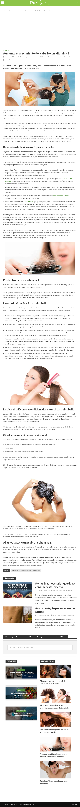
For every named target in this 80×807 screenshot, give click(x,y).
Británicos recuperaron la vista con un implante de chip (21, 714)
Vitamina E (36, 570)
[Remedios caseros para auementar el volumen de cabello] (55, 720)
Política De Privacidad (27, 804)
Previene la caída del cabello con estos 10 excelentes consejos (53, 755)
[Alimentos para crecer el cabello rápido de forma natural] (55, 671)
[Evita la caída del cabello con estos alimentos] (55, 770)
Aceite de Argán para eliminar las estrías (55, 609)
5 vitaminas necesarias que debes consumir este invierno (55, 585)
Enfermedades (21, 711)
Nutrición (21, 690)
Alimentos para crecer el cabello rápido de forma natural (53, 682)
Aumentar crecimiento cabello (21, 570)
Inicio (4, 11)
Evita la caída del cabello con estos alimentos (54, 782)
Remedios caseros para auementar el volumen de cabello (55, 730)
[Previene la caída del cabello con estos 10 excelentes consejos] (55, 744)
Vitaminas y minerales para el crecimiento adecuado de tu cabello (54, 706)
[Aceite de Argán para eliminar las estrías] (17, 614)
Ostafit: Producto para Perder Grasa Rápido (21, 674)
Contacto (14, 804)
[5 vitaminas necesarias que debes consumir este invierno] (17, 590)
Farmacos (21, 670)
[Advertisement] (40, 30)
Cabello (14, 11)
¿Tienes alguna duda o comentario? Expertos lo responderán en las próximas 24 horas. (47, 57)
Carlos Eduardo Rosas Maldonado (15, 60)
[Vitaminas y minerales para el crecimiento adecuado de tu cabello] (55, 695)
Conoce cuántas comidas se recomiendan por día (21, 694)
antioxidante (28, 202)
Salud (9, 11)
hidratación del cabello (61, 196)
